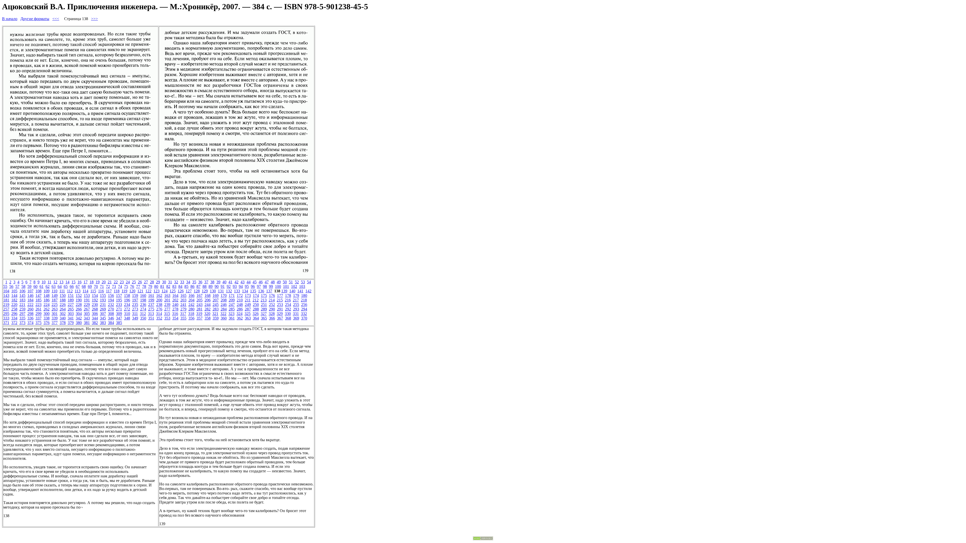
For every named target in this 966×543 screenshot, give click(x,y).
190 (79, 300)
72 (108, 286)
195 (119, 300)
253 (280, 304)
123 (156, 291)
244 (208, 304)
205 (199, 300)
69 (90, 286)
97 (259, 286)
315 (167, 313)
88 (205, 286)
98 (265, 286)
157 (119, 295)
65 (66, 286)
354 (175, 318)
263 (55, 309)
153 (87, 295)
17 (86, 282)
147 (38, 295)
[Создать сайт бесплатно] (483, 539)
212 (256, 300)
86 (192, 286)
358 (208, 318)
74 (120, 286)
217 (296, 300)
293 (296, 309)
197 (135, 300)
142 (308, 291)
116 (101, 291)
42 (236, 282)
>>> (94, 19)
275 (151, 309)
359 (216, 318)
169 (216, 295)
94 (241, 286)
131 (221, 291)
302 (63, 313)
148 (47, 295)
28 (152, 282)
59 (29, 286)
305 (87, 313)
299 (38, 313)
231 (103, 304)
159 (135, 295)
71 (102, 286)
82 (168, 286)
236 (143, 304)
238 (159, 304)
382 (95, 323)
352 (159, 318)
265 (71, 309)
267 (87, 309)
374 (30, 323)
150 (63, 295)
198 (143, 300)
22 (116, 282)
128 (197, 291)
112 (70, 291)
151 (71, 295)
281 (199, 309)
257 (6, 309)
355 (183, 318)
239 (167, 304)
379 (71, 323)
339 (55, 318)
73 (114, 286)
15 (73, 282)
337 (38, 318)
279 (183, 309)
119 (124, 291)
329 (280, 313)
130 (213, 291)
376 (47, 323)
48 (273, 282)
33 (182, 282)
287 (248, 309)
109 (47, 291)
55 (5, 286)
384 (111, 323)
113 (77, 291)
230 (95, 304)
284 (224, 309)
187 (55, 300)
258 (14, 309)
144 (14, 295)
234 (127, 304)
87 (198, 286)
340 (63, 318)
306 (95, 313)
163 (167, 295)
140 (292, 291)
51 (291, 282)
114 (85, 291)
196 (127, 300)
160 (143, 295)
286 (240, 309)
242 (191, 304)
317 (183, 313)
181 (6, 300)
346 (111, 318)
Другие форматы (34, 19)
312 (143, 313)
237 (151, 304)
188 (63, 300)
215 (280, 300)
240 (175, 304)
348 (127, 318)
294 (304, 309)
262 (47, 309)
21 (110, 282)
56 (11, 286)
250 (256, 304)
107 (30, 291)
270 (111, 309)
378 (63, 323)
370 (304, 318)
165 (183, 295)
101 (286, 286)
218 (304, 300)
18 (92, 282)
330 (288, 313)
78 (144, 286)
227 (71, 304)
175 (264, 295)
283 (216, 309)
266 (79, 309)
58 (23, 286)
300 (47, 313)
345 (103, 318)
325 (248, 313)
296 (14, 313)
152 (79, 295)
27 (146, 282)
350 (143, 318)
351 (151, 318)
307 (103, 313)
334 (14, 318)
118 (116, 291)
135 (253, 291)
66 (72, 286)
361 (232, 318)
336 (30, 318)
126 (181, 291)
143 (6, 295)
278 (175, 309)
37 (206, 282)
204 (191, 300)
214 (272, 300)
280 (191, 309)
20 (104, 282)
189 (71, 300)
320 (207, 313)
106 (22, 291)
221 (22, 304)
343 (87, 318)
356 (191, 318)
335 (22, 318)
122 (148, 291)
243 (199, 304)
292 (288, 309)
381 (87, 323)
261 (38, 309)
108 (38, 291)
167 (199, 295)
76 (132, 286)
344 (95, 318)
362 (240, 318)
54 (309, 282)
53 (303, 282)
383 (103, 323)
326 (256, 313)
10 (44, 282)
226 (63, 304)
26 (140, 282)
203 (183, 300)
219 (6, 304)
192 (95, 300)
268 (95, 309)
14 (67, 282)
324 (239, 313)
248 (240, 304)
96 (253, 286)
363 (248, 318)
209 (232, 300)
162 (159, 295)
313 (151, 313)
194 (111, 300)
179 (296, 295)
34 (188, 282)
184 (30, 300)
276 (159, 309)
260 (30, 309)
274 (143, 309)
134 (245, 291)
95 (247, 286)
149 (55, 295)
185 (38, 300)
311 (135, 313)
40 (224, 282)
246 (224, 304)
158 (127, 295)
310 (127, 313)
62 (48, 286)
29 (158, 282)
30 (164, 282)
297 (22, 313)
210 (240, 300)
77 (138, 286)
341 (71, 318)
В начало (9, 19)
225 (55, 304)
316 (175, 313)
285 (232, 309)
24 (128, 282)
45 (255, 282)
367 (280, 318)
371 (6, 323)
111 (62, 291)
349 (135, 318)
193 (103, 300)
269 (103, 309)
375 (38, 323)
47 (267, 282)
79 (150, 286)
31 (170, 282)
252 (272, 304)
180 (304, 295)
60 (35, 286)
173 (248, 295)
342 (79, 318)
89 (211, 286)
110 (54, 291)
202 (175, 300)
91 (223, 286)
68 (84, 286)
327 (264, 313)
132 (229, 291)
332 (304, 313)
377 (55, 323)
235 (135, 304)
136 (261, 291)
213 (264, 300)
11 (49, 282)
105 (14, 291)
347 (119, 318)
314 (159, 313)
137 (269, 291)
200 (159, 300)
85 (186, 286)
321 (215, 313)
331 (296, 313)
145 (22, 295)
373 (22, 323)
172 (240, 295)
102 (294, 286)
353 (167, 318)
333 (6, 318)
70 (96, 286)
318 (191, 313)
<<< (55, 19)
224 (47, 304)
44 (249, 282)
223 (38, 304)
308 (111, 313)
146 (30, 295)
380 (79, 323)
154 (95, 295)
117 (109, 291)
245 (216, 304)
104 (6, 291)
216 (288, 300)
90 (217, 286)
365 (264, 318)
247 (232, 304)
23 (122, 282)
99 (271, 286)
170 (224, 295)
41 (230, 282)
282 (208, 309)
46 (261, 282)
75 (126, 286)
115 (93, 291)
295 (6, 313)
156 (111, 295)
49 (279, 282)
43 (242, 282)
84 (180, 286)
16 (79, 282)
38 (212, 282)
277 (167, 309)
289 (264, 309)
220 (14, 304)
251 (264, 304)
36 (200, 282)
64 (60, 286)
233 (119, 304)
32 (176, 282)
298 (30, 313)
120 (132, 291)
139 (284, 291)
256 (304, 304)
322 (223, 313)
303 (71, 313)
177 (280, 295)
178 (288, 295)
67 (78, 286)
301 (55, 313)
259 (22, 309)
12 (55, 282)
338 (47, 318)
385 (119, 323)
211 (248, 300)
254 (288, 304)
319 (199, 313)
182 (14, 300)
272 (127, 309)
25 (134, 282)
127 (189, 291)
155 (103, 295)
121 (140, 291)
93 (235, 286)
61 (41, 286)
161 (151, 295)
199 (151, 300)
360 (224, 318)
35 (194, 282)
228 (79, 304)
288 (256, 309)
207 (216, 300)
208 (224, 300)
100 (278, 286)
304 (79, 313)
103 (302, 286)
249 (248, 304)
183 (22, 300)
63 (54, 286)
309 (119, 313)
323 (231, 313)
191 (87, 300)
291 (280, 309)
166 (191, 295)
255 (296, 304)
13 (61, 282)
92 (229, 286)
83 (174, 286)
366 (272, 318)
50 (285, 282)
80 (156, 286)
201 (167, 300)
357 (199, 318)
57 (17, 286)
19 (98, 282)
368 (288, 318)
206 (208, 300)
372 (14, 323)
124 (165, 291)
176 (272, 295)
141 (300, 291)
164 (175, 295)
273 (135, 309)
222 (30, 304)
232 (111, 304)
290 (272, 309)
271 (119, 309)
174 (256, 295)
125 (173, 291)
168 (208, 295)
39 (218, 282)
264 (63, 309)
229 (87, 304)
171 (232, 295)
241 (183, 304)
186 (47, 300)
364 (256, 318)
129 (205, 291)
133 (237, 291)
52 (297, 282)
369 (296, 318)
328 (272, 313)
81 (162, 286)
